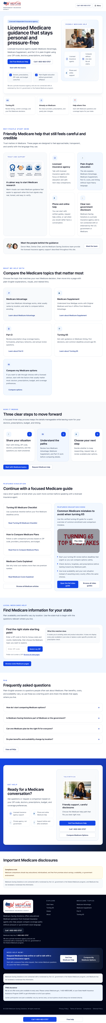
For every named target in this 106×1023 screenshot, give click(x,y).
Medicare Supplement (84, 908)
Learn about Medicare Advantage (21, 315)
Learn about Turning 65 (68, 351)
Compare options (15, 390)
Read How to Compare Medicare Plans (23, 550)
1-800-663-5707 (22, 935)
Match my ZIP (35, 649)
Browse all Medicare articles (27, 586)
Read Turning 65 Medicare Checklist (22, 523)
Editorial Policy (98, 1009)
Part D (79, 911)
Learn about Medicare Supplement (73, 315)
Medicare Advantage (84, 904)
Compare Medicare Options (77, 835)
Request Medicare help (41, 467)
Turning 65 (50, 908)
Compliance (87, 1009)
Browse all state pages (32, 654)
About (48, 914)
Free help (70, 1019)
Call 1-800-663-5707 (42, 62)
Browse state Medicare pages (17, 664)
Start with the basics (18, 68)
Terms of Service (76, 1009)
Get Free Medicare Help (19, 62)
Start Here (49, 904)
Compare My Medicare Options (89, 958)
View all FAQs (10, 749)
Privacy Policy (64, 1009)
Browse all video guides (89, 584)
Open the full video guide (67, 584)
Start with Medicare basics (15, 467)
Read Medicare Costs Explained (21, 577)
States (48, 911)
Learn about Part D (15, 351)
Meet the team (92, 246)
